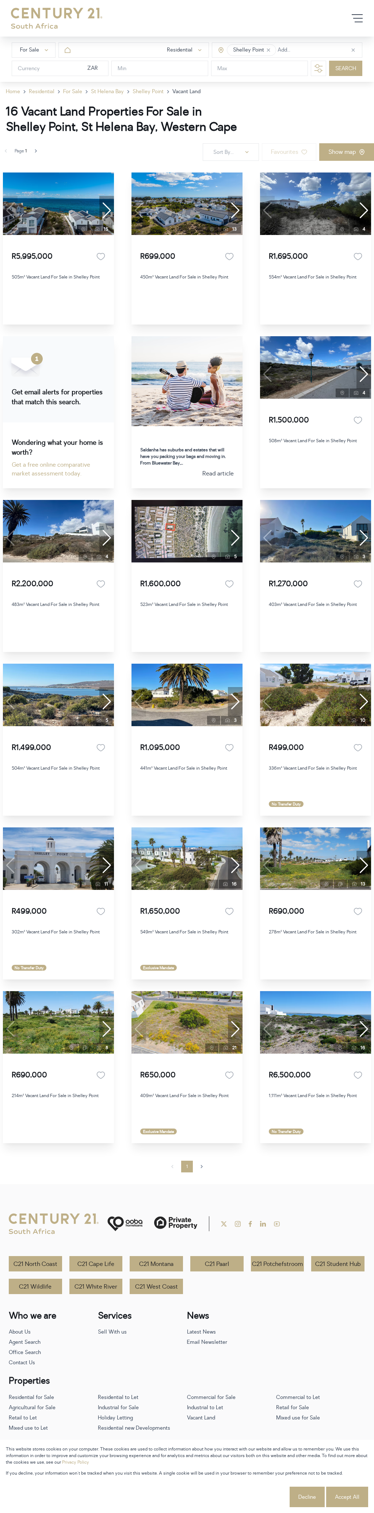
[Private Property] (175, 1223)
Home (13, 91)
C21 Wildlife (35, 1287)
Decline (307, 1497)
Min (122, 68)
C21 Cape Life (95, 1264)
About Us (20, 1331)
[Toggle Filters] (318, 68)
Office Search (25, 1352)
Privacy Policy (75, 1462)
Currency (29, 68)
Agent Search (25, 1342)
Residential (41, 91)
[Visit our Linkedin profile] (263, 1224)
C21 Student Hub (338, 1264)
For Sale (72, 91)
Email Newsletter (207, 1342)
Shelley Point (148, 91)
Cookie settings (261, 1497)
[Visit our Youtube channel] (277, 1224)
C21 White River (96, 1287)
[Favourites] (100, 256)
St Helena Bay (107, 91)
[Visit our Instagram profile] (238, 1224)
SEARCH (345, 68)
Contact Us (22, 1362)
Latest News (201, 1331)
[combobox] (308, 50)
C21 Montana (156, 1264)
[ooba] (124, 1223)
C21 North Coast (35, 1264)
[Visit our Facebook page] (250, 1224)
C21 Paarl (217, 1264)
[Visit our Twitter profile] (224, 1223)
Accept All (347, 1497)
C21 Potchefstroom (277, 1264)
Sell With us (112, 1331)
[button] (268, 50)
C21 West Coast (156, 1287)
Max (222, 68)
